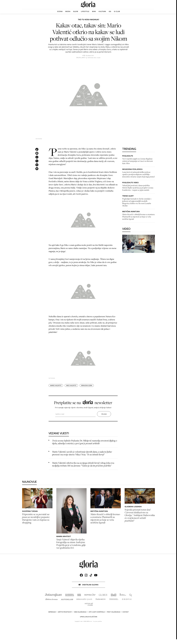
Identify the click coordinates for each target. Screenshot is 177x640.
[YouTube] (95, 575)
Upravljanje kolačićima (88, 617)
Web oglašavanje (80, 612)
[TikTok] (90, 575)
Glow (75, 11)
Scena (60, 11)
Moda (67, 11)
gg (110, 11)
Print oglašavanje (113, 612)
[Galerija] (88, 94)
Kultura (102, 11)
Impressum (52, 612)
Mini (94, 11)
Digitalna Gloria (90, 584)
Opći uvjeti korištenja (97, 612)
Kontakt (126, 612)
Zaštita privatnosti (65, 612)
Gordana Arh (90, 55)
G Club (117, 11)
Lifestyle (85, 11)
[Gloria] (88, 4)
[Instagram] (86, 575)
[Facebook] (81, 575)
